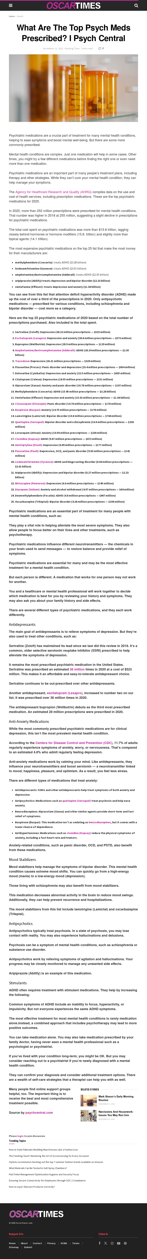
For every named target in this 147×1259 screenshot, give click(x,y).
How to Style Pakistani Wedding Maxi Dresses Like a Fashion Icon (43, 1149)
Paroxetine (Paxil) (26, 451)
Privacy (51, 1243)
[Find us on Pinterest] (125, 1243)
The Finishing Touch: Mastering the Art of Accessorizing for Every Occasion (49, 1156)
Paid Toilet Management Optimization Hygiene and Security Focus (44, 1174)
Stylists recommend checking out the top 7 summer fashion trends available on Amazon (56, 1162)
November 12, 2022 (53, 48)
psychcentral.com (39, 1112)
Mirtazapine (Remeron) (30, 483)
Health (20, 16)
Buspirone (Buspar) (27, 410)
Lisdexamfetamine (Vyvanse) (34, 462)
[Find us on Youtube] (118, 1243)
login (20, 1136)
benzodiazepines (100, 822)
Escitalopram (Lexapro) (30, 338)
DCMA (64, 1243)
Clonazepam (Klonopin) (30, 403)
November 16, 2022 (107, 1119)
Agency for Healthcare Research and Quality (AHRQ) (53, 191)
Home (12, 16)
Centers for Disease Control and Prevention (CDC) (73, 742)
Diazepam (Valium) (27, 489)
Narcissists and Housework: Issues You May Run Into (116, 1113)
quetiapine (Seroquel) (76, 800)
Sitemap (14, 1247)
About (24, 1243)
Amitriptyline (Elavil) (28, 445)
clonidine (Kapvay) (79, 833)
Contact (37, 1243)
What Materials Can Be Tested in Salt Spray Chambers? (38, 1168)
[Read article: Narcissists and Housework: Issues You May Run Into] (89, 1115)
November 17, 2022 (107, 1104)
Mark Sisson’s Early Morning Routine (116, 1098)
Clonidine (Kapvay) (27, 439)
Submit (28, 1247)
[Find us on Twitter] (105, 1243)
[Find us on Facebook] (99, 1243)
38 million (77, 669)
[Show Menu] (10, 5)
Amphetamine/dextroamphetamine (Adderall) (45, 350)
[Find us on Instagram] (112, 1243)
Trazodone (22, 361)
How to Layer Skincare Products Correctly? (32, 1186)
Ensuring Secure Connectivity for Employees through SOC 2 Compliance (47, 1180)
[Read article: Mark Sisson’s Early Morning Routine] (89, 1100)
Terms (75, 1243)
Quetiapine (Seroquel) (29, 422)
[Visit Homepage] (73, 5)
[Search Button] (136, 5)
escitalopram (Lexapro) (64, 693)
